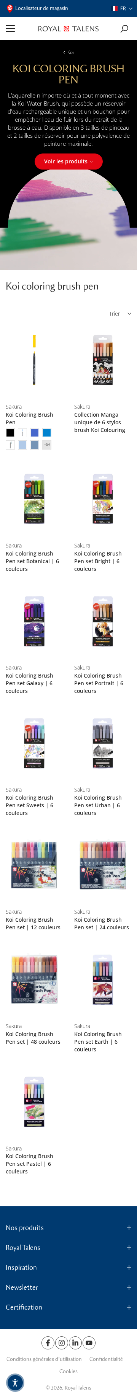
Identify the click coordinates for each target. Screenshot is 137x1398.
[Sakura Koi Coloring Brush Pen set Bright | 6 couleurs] (102, 499)
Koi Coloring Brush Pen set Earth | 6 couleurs (98, 1041)
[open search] (124, 29)
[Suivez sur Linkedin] (75, 1342)
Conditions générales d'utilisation (44, 1359)
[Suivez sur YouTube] (89, 1342)
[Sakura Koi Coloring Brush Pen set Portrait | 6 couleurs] (102, 621)
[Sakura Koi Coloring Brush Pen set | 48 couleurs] (34, 980)
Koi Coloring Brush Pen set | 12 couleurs (33, 923)
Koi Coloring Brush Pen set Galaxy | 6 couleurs (29, 683)
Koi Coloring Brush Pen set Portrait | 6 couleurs (98, 683)
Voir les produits (66, 161)
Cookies (68, 1371)
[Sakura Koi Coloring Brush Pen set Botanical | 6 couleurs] (34, 499)
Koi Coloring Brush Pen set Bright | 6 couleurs (98, 561)
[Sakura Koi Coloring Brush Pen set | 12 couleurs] (34, 865)
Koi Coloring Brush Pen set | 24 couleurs (101, 923)
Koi (70, 52)
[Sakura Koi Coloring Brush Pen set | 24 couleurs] (102, 865)
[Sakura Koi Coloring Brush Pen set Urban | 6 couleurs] (102, 743)
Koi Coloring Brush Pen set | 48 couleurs (33, 1037)
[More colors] (47, 445)
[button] (122, 8)
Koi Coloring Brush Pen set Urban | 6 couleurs (98, 805)
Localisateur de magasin (41, 8)
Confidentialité (106, 1359)
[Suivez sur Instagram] (61, 1342)
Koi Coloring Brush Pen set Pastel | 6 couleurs (29, 1163)
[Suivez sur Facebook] (47, 1342)
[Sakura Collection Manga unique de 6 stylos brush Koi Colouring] (102, 360)
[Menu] (19, 28)
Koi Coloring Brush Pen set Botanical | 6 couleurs (32, 561)
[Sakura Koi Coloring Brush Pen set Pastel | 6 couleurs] (34, 1102)
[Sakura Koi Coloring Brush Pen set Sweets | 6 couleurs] (34, 743)
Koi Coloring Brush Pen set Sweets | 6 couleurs (29, 805)
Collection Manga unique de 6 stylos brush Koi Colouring (99, 422)
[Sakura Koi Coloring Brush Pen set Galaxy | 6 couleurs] (34, 621)
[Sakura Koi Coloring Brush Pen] (34, 360)
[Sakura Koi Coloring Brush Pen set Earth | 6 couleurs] (102, 980)
